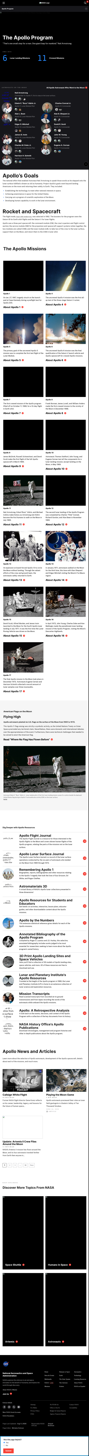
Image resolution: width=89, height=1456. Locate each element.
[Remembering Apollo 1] (84, 874)
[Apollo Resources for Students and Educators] (84, 906)
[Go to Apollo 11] (20, 109)
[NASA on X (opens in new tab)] (14, 1407)
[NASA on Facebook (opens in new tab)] (4, 1407)
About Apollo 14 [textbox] (55, 580)
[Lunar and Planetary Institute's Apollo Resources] (84, 981)
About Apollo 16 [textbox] (55, 635)
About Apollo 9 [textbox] (12, 466)
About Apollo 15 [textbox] (12, 635)
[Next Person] (86, 164)
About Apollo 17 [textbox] (12, 691)
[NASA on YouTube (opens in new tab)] (18, 1407)
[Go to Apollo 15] (59, 130)
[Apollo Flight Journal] (84, 841)
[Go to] (56, 109)
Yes (7, 1443)
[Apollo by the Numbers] (84, 923)
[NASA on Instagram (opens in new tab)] (9, 1407)
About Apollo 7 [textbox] (12, 413)
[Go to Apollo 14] (59, 120)
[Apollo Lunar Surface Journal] (84, 858)
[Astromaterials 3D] (84, 889)
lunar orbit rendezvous (24, 217)
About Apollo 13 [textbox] (12, 580)
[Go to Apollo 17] (59, 151)
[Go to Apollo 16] (59, 140)
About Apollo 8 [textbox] (54, 413)
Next (31, 1165)
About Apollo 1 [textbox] (11, 307)
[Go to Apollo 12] (60, 109)
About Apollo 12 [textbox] (55, 524)
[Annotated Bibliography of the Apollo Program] (84, 942)
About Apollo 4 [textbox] (54, 304)
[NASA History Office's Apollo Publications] (84, 1029)
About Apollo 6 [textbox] (54, 360)
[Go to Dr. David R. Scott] (55, 130)
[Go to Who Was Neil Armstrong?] (20, 99)
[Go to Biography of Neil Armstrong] (16, 99)
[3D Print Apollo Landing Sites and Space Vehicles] (84, 962)
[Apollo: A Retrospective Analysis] (84, 1013)
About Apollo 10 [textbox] (55, 469)
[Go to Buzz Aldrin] (16, 109)
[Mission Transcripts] (84, 998)
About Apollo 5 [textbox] (12, 360)
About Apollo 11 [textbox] (12, 524)
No (7, 1445)
